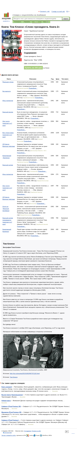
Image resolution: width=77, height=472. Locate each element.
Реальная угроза (8, 82)
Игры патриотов (8, 100)
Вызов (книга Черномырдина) (12, 395)
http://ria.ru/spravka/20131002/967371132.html (25, 373)
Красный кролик (8, 112)
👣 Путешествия (7, 432)
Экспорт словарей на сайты (9, 435)
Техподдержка (27, 431)
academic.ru (6, 21)
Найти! (66, 19)
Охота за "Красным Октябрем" (6, 209)
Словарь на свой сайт (58, 11)
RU (67, 11)
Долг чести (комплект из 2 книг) (7, 123)
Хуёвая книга (6, 400)
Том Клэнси (13, 377)
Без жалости (7, 91)
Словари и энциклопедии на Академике (29, 15)
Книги (36, 22)
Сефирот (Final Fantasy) (10, 420)
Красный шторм (8, 165)
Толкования (17, 22)
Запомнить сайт (45, 11)
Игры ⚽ (45, 22)
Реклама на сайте (36, 431)
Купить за (33, 68)
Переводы (27, 22)
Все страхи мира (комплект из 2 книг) (8, 135)
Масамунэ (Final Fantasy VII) (11, 412)
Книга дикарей (7, 387)
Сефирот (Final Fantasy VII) (11, 406)
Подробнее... (33, 88)
